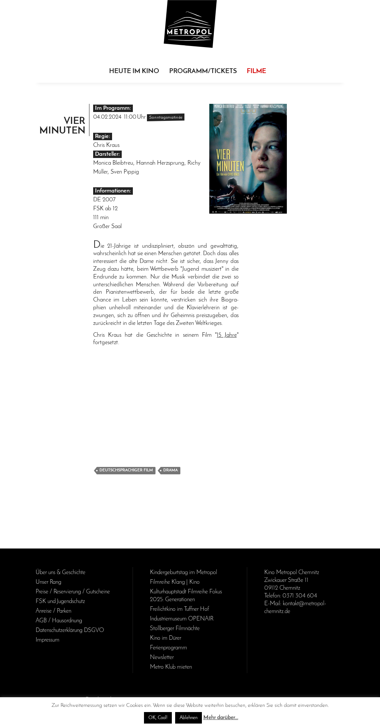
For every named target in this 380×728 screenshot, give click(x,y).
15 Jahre (226, 335)
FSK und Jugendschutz (60, 602)
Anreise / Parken (53, 611)
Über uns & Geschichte (60, 573)
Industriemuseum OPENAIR (181, 619)
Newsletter (162, 658)
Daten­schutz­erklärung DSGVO (70, 630)
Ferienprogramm (168, 648)
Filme (256, 71)
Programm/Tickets (203, 71)
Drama (170, 470)
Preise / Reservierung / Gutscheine (73, 592)
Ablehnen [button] (188, 717)
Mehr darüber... (220, 718)
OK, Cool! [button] (157, 717)
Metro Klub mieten (171, 667)
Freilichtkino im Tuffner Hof (179, 609)
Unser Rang (48, 582)
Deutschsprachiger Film (126, 470)
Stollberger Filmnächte (175, 629)
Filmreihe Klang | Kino (175, 582)
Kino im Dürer (165, 638)
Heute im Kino (134, 71)
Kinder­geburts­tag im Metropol (183, 573)
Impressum (47, 640)
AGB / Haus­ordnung (59, 621)
